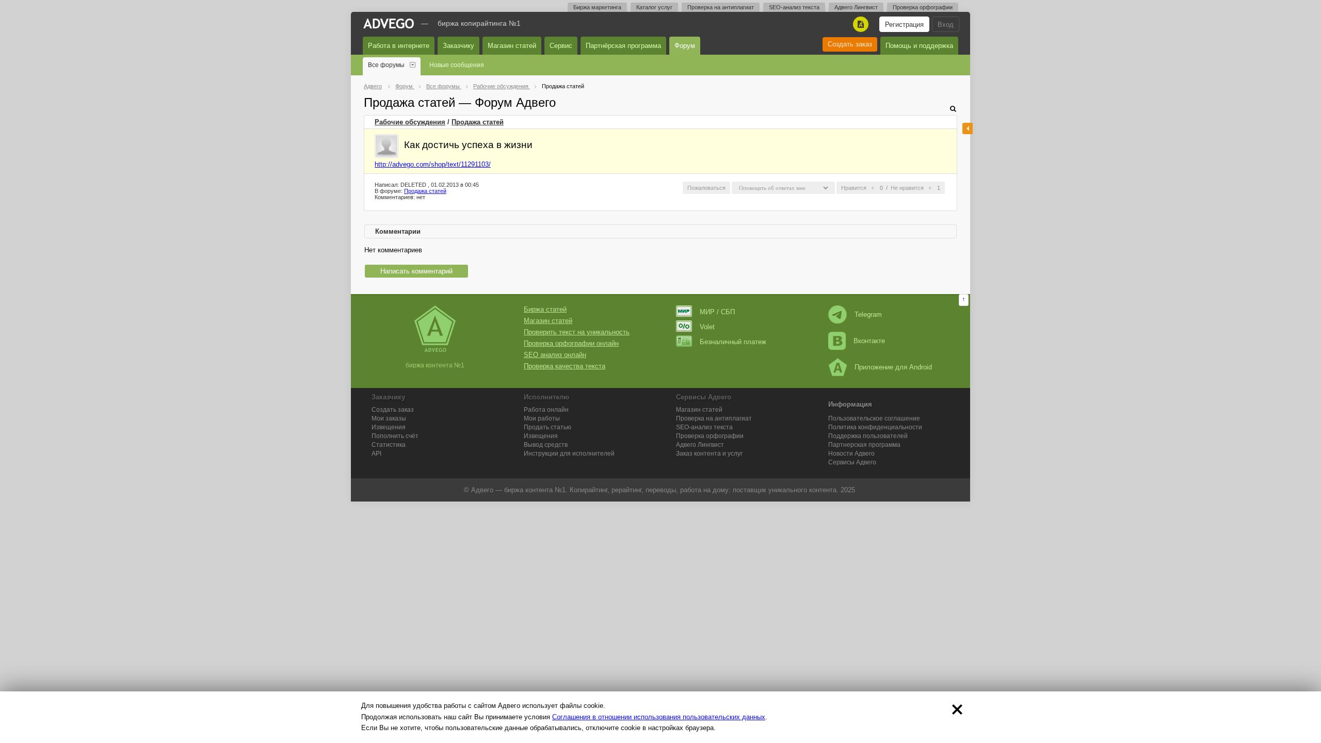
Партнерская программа (864, 444)
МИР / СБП (717, 312)
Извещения (389, 427)
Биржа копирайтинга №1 (479, 23)
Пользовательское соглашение (874, 418)
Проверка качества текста (564, 366)
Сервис (561, 46)
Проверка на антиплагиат (720, 7)
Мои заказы (389, 418)
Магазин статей (512, 46)
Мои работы (542, 418)
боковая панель (967, 128)
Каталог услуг (654, 7)
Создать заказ (850, 44)
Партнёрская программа (623, 46)
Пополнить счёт (395, 436)
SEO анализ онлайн (555, 355)
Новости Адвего (851, 453)
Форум (684, 46)
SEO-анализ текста (794, 7)
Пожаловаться (706, 188)
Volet (707, 327)
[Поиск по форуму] (953, 108)
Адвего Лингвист (856, 7)
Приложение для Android (893, 367)
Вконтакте (869, 341)
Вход (946, 24)
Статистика (389, 444)
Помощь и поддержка (919, 46)
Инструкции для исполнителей (569, 453)
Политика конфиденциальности (875, 427)
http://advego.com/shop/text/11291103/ (433, 164)
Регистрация (904, 24)
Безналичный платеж (733, 342)
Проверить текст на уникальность (577, 332)
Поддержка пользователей (868, 436)
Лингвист (700, 444)
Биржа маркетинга (597, 7)
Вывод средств (546, 444)
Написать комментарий (416, 271)
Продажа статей (478, 122)
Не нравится (907, 188)
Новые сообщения (456, 65)
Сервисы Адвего (852, 462)
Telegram (868, 314)
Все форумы (386, 65)
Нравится (853, 188)
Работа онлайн (546, 409)
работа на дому (704, 490)
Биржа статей (545, 309)
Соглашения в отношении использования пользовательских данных (658, 717)
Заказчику (458, 46)
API (376, 453)
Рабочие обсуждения (410, 122)
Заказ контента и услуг (709, 453)
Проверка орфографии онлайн (571, 343)
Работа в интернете (398, 46)
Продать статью (547, 427)
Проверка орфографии (923, 7)
